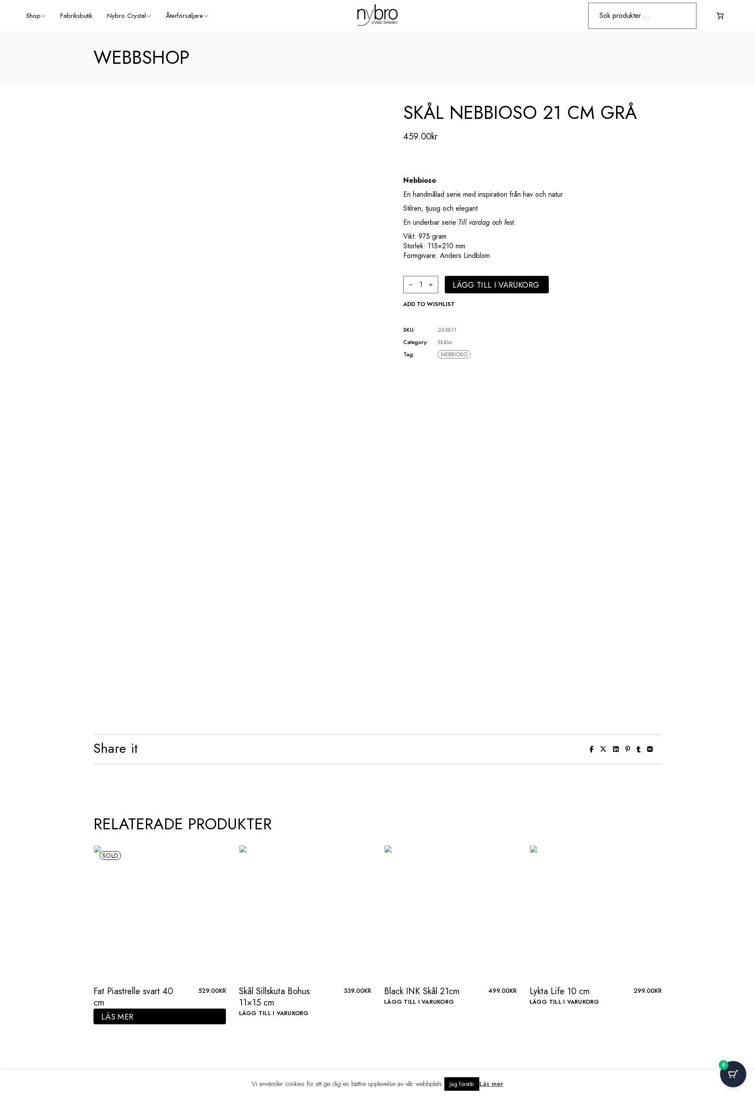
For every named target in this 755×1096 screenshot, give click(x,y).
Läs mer (117, 1017)
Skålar (445, 342)
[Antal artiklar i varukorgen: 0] (720, 15)
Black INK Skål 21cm (422, 991)
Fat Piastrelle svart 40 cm (133, 997)
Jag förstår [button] (462, 1084)
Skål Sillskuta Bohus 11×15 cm (274, 997)
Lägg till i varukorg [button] (274, 1013)
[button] (429, 304)
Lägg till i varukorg (496, 285)
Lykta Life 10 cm (560, 991)
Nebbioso (454, 354)
